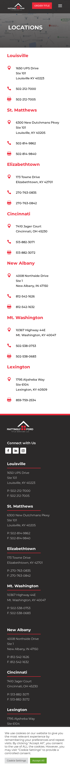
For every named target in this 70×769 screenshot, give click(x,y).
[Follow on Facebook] (8, 451)
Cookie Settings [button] (16, 760)
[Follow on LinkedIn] (16, 451)
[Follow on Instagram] (23, 451)
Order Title (42, 5)
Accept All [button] (38, 760)
